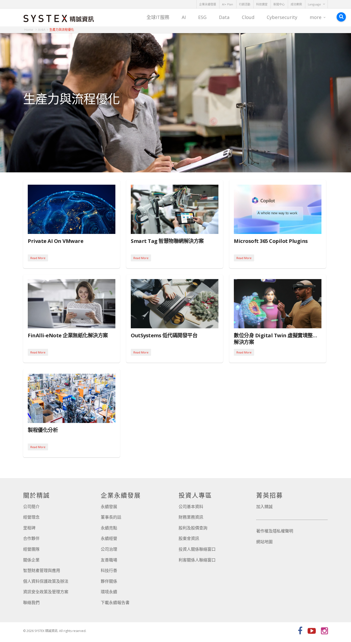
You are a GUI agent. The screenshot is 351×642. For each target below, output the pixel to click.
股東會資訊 (189, 538)
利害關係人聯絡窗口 (197, 560)
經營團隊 (31, 549)
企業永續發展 (207, 4)
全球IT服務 (157, 17)
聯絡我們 (31, 602)
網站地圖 (264, 542)
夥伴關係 (109, 581)
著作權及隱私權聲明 (274, 531)
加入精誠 (264, 506)
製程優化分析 (43, 430)
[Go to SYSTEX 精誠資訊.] (30, 29)
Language (314, 4)
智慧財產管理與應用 (41, 570)
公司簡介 (31, 506)
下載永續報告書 (115, 602)
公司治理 (109, 549)
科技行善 (109, 570)
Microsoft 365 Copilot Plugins (271, 241)
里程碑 (29, 528)
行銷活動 (244, 4)
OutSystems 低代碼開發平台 (164, 335)
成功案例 (296, 4)
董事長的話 (111, 517)
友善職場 (109, 560)
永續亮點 (109, 528)
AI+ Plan (227, 4)
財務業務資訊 (191, 517)
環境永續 (109, 592)
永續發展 (109, 506)
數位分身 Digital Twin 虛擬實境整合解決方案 (276, 338)
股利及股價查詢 (193, 528)
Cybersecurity (282, 17)
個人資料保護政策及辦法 (45, 581)
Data (224, 17)
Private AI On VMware (55, 241)
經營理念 (31, 517)
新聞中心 (279, 4)
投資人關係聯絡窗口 (197, 549)
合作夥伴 (31, 538)
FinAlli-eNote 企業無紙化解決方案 (68, 335)
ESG (202, 17)
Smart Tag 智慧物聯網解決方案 (167, 241)
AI (184, 17)
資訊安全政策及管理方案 (45, 592)
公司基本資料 (191, 506)
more (315, 17)
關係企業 (31, 560)
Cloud (248, 17)
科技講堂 (261, 4)
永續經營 (109, 538)
